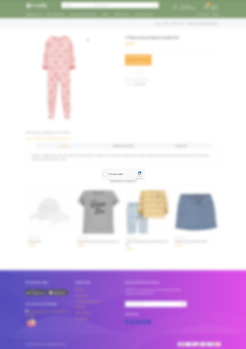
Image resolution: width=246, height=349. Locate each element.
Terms (141, 178)
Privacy (137, 178)
